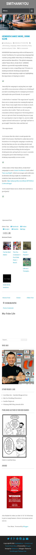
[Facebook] (11, 538)
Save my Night (7, 173)
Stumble (15, 229)
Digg (23, 229)
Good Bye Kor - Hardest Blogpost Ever (15, 395)
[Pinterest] (17, 538)
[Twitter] (8, 538)
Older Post (30, 298)
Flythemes (15, 548)
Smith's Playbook (8, 401)
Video (14, 48)
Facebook (15, 226)
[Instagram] (21, 538)
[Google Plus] (14, 538)
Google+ (7, 229)
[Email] (27, 538)
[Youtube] (24, 538)
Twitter (24, 226)
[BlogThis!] (6, 233)
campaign (13, 46)
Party (29, 46)
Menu (5, 11)
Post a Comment (8, 308)
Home (18, 298)
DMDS (19, 46)
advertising (6, 46)
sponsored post (7, 48)
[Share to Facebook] (10, 233)
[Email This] (4, 233)
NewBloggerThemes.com (18, 551)
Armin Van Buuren (20, 170)
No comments (23, 48)
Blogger (25, 526)
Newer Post (6, 298)
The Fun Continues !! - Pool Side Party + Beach (17, 257)
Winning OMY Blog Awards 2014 (13, 404)
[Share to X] (8, 233)
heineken (24, 46)
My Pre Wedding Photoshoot (12, 398)
